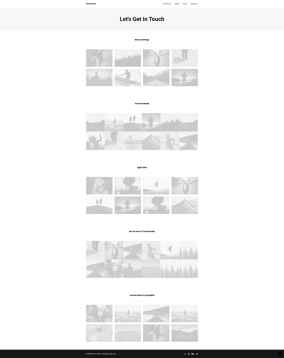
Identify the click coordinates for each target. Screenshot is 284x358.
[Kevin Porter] (91, 4)
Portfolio (167, 4)
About (177, 4)
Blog (185, 4)
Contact (194, 4)
